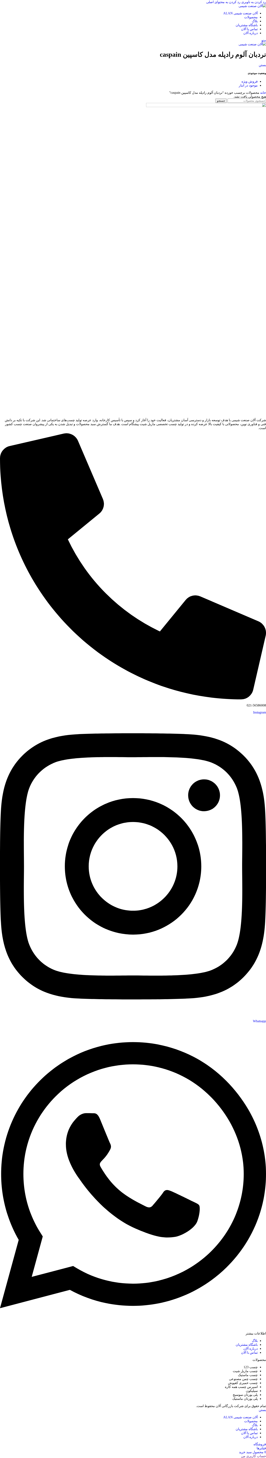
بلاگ (255, 1340)
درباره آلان (250, 1348)
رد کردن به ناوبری (253, 2)
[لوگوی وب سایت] (252, 6)
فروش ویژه (249, 81)
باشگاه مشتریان (247, 1344)
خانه (262, 92)
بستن (262, 65)
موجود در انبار (248, 85)
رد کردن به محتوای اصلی (223, 2)
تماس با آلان (249, 1352)
